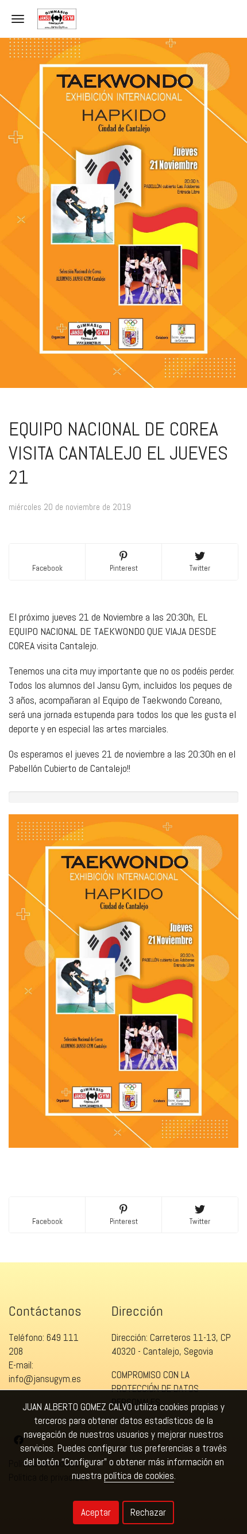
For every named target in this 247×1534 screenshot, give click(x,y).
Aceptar (96, 1512)
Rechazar (148, 1512)
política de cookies (139, 1475)
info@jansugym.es (45, 1378)
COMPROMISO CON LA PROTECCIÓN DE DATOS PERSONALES (155, 1388)
